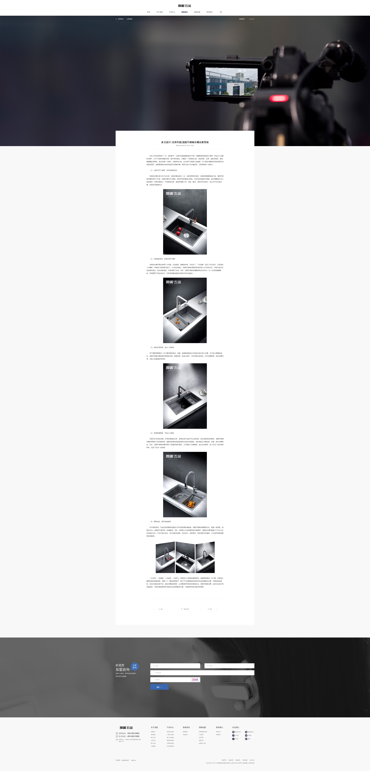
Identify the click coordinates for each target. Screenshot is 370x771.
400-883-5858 (133, 736)
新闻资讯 (185, 12)
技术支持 (252, 760)
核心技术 (153, 737)
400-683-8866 (133, 733)
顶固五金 (133, 760)
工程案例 (153, 746)
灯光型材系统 (170, 746)
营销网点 (218, 734)
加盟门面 (201, 740)
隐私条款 (238, 760)
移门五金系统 (170, 737)
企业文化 (153, 740)
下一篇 (212, 609)
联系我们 (210, 12)
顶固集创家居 (125, 760)
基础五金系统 (170, 731)
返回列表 (186, 609)
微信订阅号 (238, 732)
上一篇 (157, 609)
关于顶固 (159, 12)
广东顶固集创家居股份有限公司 (223, 763)
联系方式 (218, 731)
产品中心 (172, 12)
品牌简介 (153, 731)
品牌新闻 (242, 19)
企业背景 (201, 737)
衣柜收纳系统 (170, 743)
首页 (148, 12)
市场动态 (251, 19)
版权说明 (231, 760)
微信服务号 (251, 732)
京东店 (237, 735)
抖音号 (237, 739)
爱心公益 (153, 743)
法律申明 (224, 760)
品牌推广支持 (202, 743)
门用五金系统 (170, 734)
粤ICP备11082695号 (237, 763)
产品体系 (201, 734)
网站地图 (245, 760)
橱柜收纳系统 (170, 740)
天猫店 (249, 735)
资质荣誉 (153, 734)
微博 (249, 739)
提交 (158, 687)
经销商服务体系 (203, 731)
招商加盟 (197, 12)
